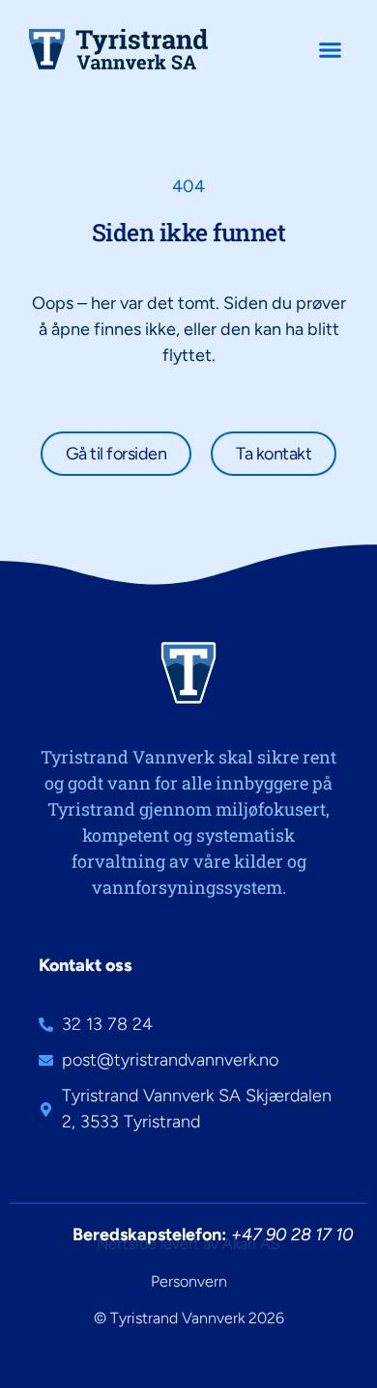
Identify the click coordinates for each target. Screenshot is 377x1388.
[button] (330, 49)
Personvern (189, 1281)
